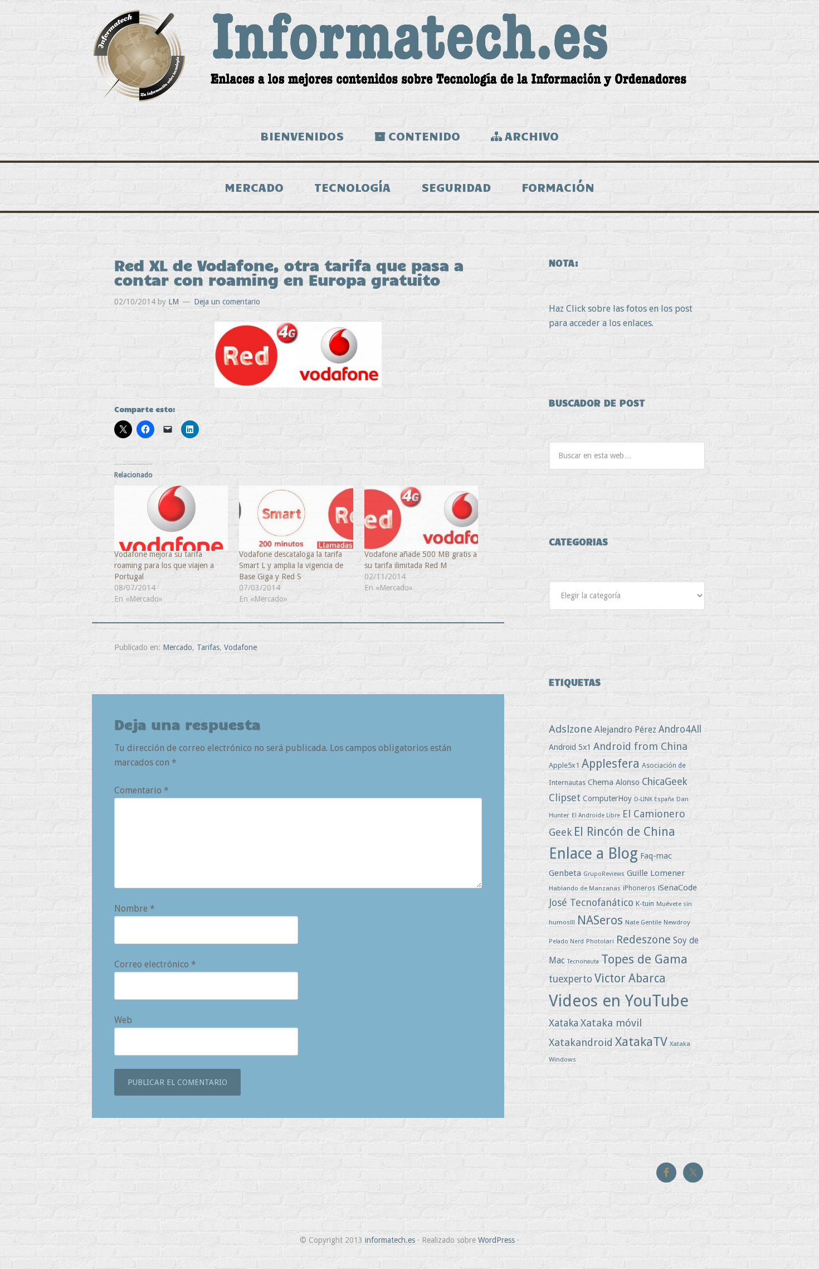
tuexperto (570, 979)
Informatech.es (409, 56)
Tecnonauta (583, 961)
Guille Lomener (656, 873)
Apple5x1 (564, 765)
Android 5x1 (570, 747)
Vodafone (240, 647)
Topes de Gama (644, 959)
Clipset (565, 797)
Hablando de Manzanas (585, 888)
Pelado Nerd (566, 941)
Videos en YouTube (619, 1000)
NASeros (600, 920)
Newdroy (677, 922)
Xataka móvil (611, 1023)
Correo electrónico (155, 964)
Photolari (600, 941)
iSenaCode (677, 888)
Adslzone (570, 729)
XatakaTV (641, 1041)
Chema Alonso (614, 782)
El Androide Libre (596, 815)
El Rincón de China (624, 832)
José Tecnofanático (591, 902)
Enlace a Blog (593, 854)
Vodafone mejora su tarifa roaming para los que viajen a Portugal (164, 565)
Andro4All (680, 729)
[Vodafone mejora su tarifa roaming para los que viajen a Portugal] (171, 518)
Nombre (134, 908)
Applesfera (611, 764)
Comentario (141, 790)
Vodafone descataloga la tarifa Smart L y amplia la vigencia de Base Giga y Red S (291, 565)
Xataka (563, 1023)
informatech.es (390, 1240)
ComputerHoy (607, 798)
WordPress (496, 1240)
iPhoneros (639, 888)
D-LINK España (654, 799)
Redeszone (643, 939)
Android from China (640, 746)
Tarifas (208, 647)
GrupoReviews (604, 874)
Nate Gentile (643, 922)
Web (123, 1020)
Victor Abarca (630, 978)
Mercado (177, 647)
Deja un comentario (227, 301)
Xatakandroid (581, 1042)
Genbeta (565, 873)
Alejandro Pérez (625, 729)
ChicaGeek (664, 781)
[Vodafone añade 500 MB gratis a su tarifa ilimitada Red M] (421, 518)
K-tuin (645, 903)
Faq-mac (656, 855)
